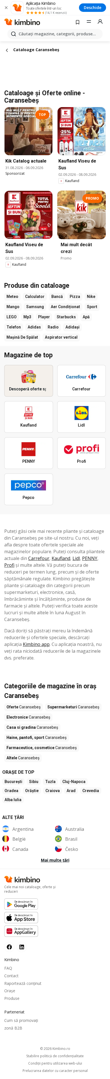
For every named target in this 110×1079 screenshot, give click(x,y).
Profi (9, 565)
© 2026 (55, 1048)
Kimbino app (36, 644)
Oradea (11, 790)
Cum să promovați (21, 1020)
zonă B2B (13, 1028)
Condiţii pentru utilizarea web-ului (55, 1063)
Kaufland (61, 558)
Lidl (76, 558)
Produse (11, 998)
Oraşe (9, 990)
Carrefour (38, 558)
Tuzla (50, 781)
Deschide (92, 7)
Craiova (52, 790)
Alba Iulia (13, 799)
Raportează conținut (22, 983)
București (13, 781)
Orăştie (32, 790)
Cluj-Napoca (73, 781)
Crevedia (90, 790)
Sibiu (33, 781)
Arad (71, 790)
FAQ (8, 968)
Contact (11, 975)
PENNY (89, 558)
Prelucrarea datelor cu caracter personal (55, 1071)
